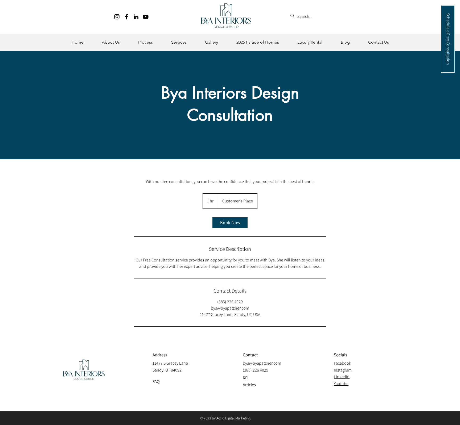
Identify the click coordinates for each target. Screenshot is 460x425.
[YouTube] (145, 16)
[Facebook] (126, 16)
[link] (230, 222)
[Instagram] (116, 16)
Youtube (341, 383)
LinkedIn (342, 377)
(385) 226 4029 (255, 370)
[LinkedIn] (136, 16)
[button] (111, 42)
